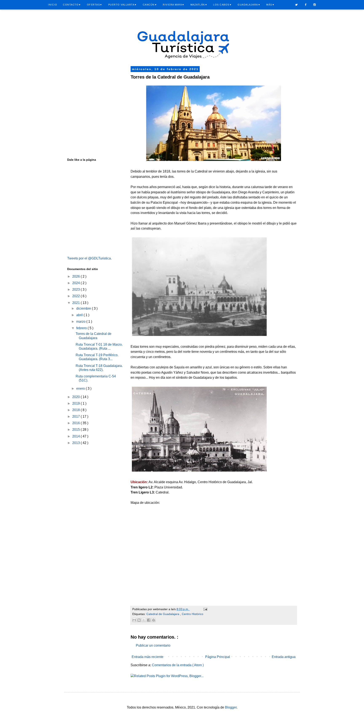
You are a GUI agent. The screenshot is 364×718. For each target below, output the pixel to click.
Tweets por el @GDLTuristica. (89, 258)
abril (80, 315)
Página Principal (217, 657)
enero (81, 388)
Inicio (52, 4)
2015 (76, 429)
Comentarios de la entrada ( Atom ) (178, 665)
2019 (76, 403)
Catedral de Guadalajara (163, 614)
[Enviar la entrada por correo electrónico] (205, 609)
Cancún (150, 4)
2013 (76, 443)
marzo (81, 321)
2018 (76, 410)
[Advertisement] (95, 88)
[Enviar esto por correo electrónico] (134, 620)
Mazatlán (198, 4)
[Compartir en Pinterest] (153, 620)
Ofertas (94, 4)
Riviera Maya (174, 4)
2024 (76, 283)
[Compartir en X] (144, 620)
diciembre (84, 308)
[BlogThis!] (139, 620)
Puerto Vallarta (122, 4)
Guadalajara (249, 4)
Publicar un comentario (153, 645)
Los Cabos (222, 4)
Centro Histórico (192, 614)
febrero (82, 328)
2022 (76, 296)
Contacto (72, 4)
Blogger (231, 707)
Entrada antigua (284, 657)
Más (270, 4)
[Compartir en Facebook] (149, 620)
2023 (76, 289)
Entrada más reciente (147, 657)
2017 (76, 416)
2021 (76, 303)
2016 (76, 423)
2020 (76, 397)
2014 (76, 436)
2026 (76, 276)
